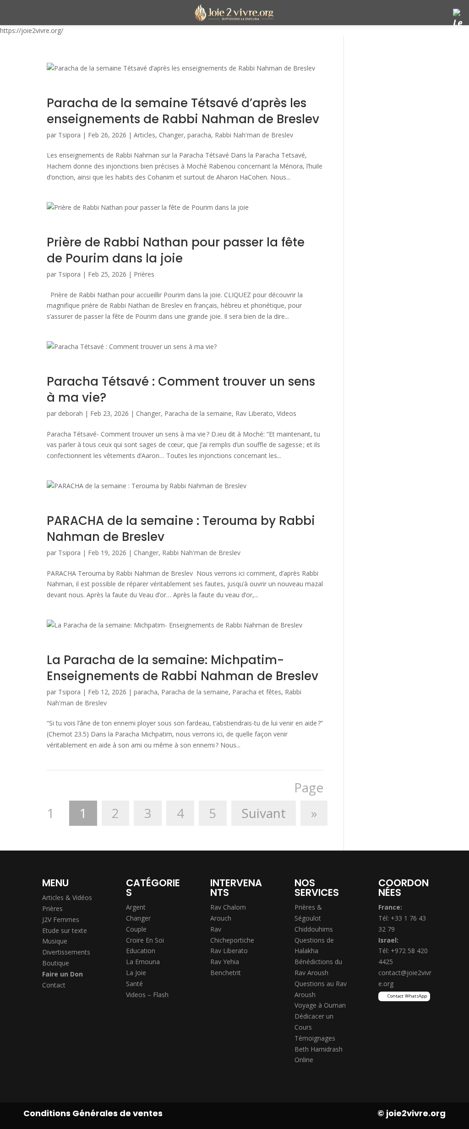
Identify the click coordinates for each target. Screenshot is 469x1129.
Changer (171, 135)
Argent (136, 907)
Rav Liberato (254, 413)
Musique (54, 941)
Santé (134, 983)
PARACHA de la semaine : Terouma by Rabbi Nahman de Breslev (181, 529)
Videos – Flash (147, 994)
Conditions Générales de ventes (93, 1113)
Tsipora (69, 135)
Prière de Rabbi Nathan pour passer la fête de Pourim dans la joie (176, 250)
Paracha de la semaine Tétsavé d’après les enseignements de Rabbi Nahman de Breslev (183, 111)
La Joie (136, 972)
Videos (286, 413)
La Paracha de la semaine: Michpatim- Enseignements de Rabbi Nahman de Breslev (182, 668)
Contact (53, 985)
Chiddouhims (313, 929)
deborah (70, 413)
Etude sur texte (64, 930)
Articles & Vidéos (67, 897)
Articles (144, 135)
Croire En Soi (145, 940)
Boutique (55, 963)
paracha (199, 135)
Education (140, 950)
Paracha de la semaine (198, 413)
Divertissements (66, 952)
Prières (144, 274)
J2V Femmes (60, 919)
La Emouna (143, 961)
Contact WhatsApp (407, 996)
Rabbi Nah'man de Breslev (254, 135)
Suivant (263, 813)
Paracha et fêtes (256, 691)
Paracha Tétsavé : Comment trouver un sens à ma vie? (181, 389)
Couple (136, 929)
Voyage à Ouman (320, 1005)
